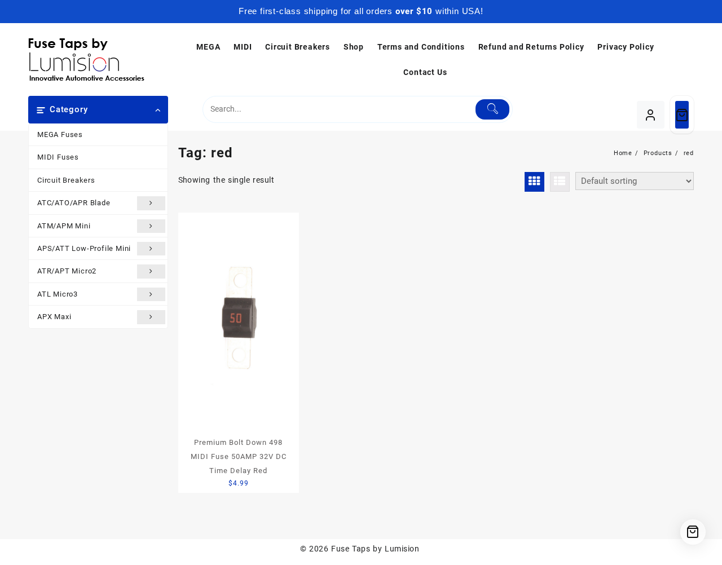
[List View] (560, 182)
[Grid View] (534, 182)
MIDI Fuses (58, 157)
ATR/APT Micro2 (66, 271)
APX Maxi (54, 316)
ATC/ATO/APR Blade (74, 202)
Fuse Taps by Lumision (375, 548)
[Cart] (682, 115)
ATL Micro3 (57, 294)
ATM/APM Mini (64, 226)
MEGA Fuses (60, 134)
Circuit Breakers (66, 180)
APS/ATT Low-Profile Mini (84, 248)
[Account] (650, 115)
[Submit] (493, 109)
